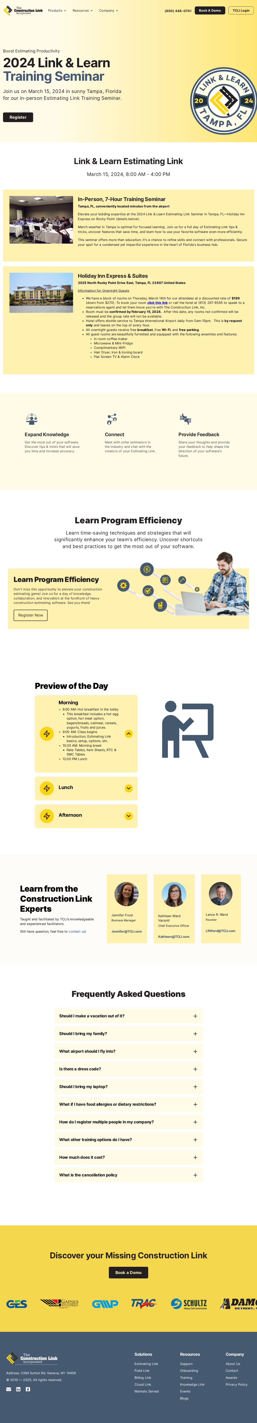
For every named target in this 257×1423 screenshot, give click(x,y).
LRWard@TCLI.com (221, 931)
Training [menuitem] (186, 1378)
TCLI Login (241, 10)
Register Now (30, 615)
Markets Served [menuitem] (147, 1391)
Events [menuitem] (185, 1391)
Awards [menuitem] (231, 1378)
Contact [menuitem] (232, 1371)
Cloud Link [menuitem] (143, 1384)
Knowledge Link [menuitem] (192, 1384)
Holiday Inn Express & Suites (113, 276)
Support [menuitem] (186, 1364)
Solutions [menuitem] (143, 1354)
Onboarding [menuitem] (189, 1371)
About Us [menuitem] (233, 1364)
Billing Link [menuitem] (143, 1378)
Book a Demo (210, 10)
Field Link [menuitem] (142, 1371)
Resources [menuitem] (81, 10)
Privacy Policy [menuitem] (237, 1384)
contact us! (77, 931)
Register (18, 117)
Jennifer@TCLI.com (126, 931)
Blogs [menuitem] (184, 1398)
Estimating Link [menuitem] (146, 1364)
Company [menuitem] (106, 10)
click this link (157, 303)
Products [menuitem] (55, 10)
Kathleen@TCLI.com (174, 937)
